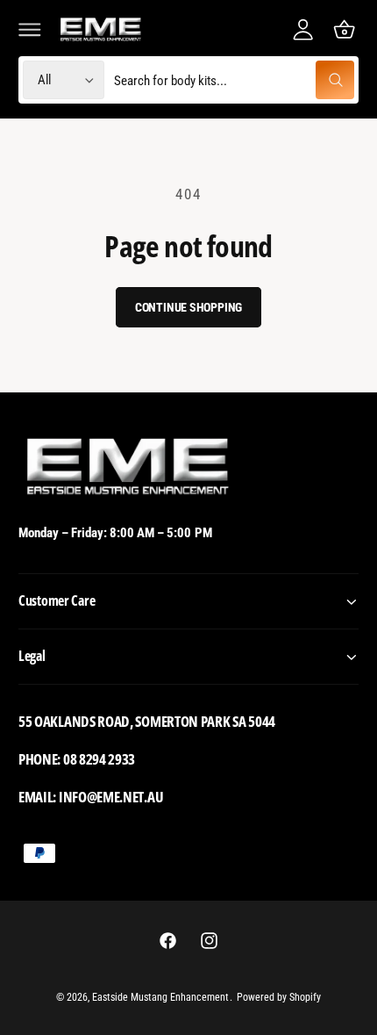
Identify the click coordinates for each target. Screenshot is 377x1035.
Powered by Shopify (279, 997)
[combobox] (234, 80)
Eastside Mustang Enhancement (160, 997)
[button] (30, 29)
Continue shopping (189, 307)
